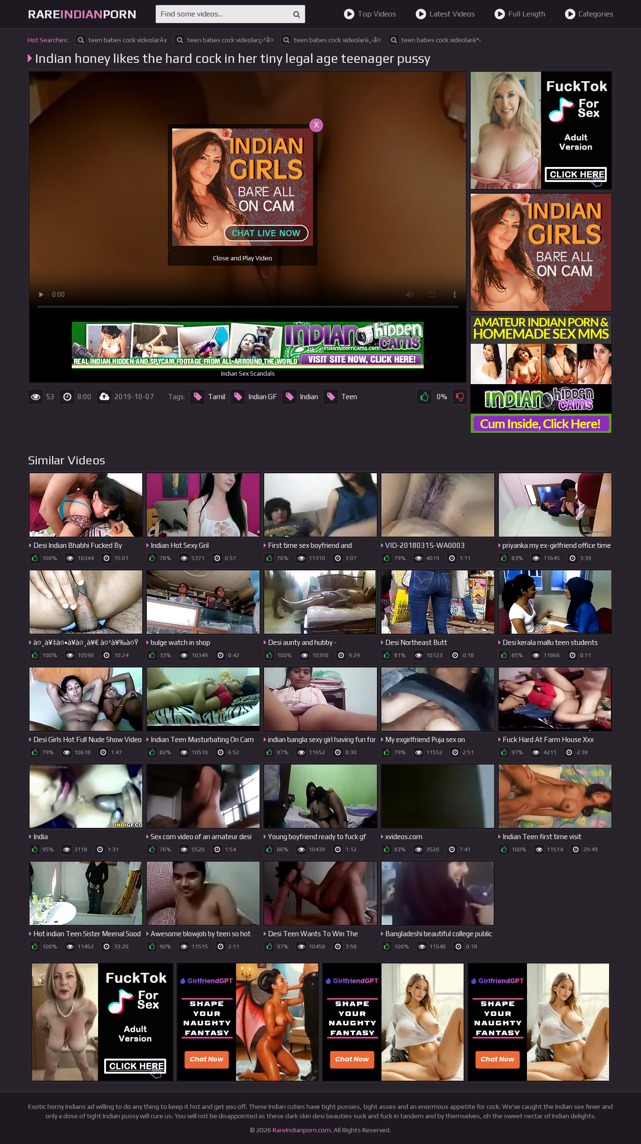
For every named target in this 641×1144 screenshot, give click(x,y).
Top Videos (377, 13)
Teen (349, 397)
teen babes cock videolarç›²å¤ (230, 40)
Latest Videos (452, 13)
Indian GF (262, 397)
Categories (596, 13)
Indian (309, 397)
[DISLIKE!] (460, 397)
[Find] (297, 14)
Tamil (216, 397)
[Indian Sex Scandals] (541, 374)
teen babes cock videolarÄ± (127, 40)
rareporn (82, 14)
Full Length (526, 13)
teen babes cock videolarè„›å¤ (337, 40)
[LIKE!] (424, 397)
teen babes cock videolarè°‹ (441, 40)
